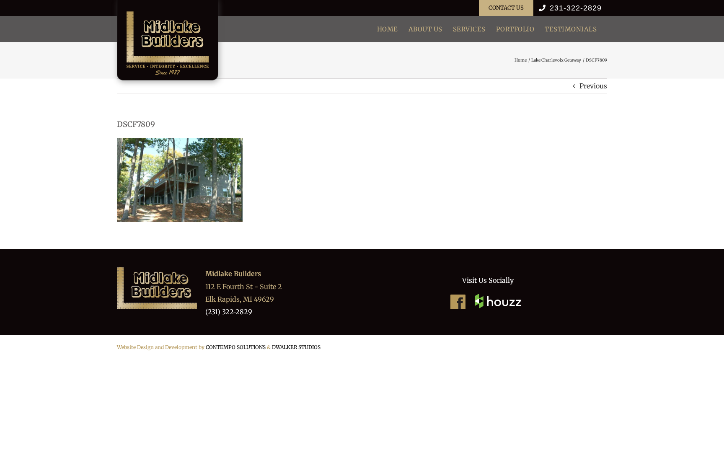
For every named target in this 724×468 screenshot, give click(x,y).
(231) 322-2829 (228, 312)
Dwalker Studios (296, 347)
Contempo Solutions (236, 347)
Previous (593, 86)
